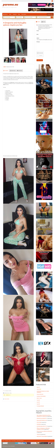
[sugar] (44, 266)
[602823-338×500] (44, 326)
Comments (20, 70)
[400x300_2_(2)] (44, 256)
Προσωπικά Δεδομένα (20, 440)
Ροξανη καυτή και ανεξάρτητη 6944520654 (44, 431)
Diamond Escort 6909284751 (42, 418)
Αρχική (4, 19)
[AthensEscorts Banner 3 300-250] (44, 100)
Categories (15, 14)
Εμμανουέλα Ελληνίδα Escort (42, 420)
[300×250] (44, 70)
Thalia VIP (38, 434)
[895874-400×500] (44, 359)
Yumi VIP (38, 400)
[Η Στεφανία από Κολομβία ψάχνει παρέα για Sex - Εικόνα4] (23, 59)
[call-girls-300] (44, 143)
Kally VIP (38, 387)
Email (37, 34)
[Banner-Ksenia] (44, 279)
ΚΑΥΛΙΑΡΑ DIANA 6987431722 (42, 426)
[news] (44, 343)
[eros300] (44, 191)
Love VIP (38, 402)
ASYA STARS (39, 422)
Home (10, 14)
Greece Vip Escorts (40, 394)
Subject (38, 38)
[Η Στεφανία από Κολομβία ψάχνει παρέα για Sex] (18, 42)
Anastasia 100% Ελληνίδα (41, 396)
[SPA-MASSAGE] (44, 226)
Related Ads (13, 70)
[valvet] (44, 114)
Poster (44, 21)
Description (6, 70)
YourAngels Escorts (8, 19)
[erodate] (44, 176)
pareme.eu (6, 14)
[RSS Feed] (52, 1)
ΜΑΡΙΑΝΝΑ (39, 424)
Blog (19, 14)
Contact (38, 21)
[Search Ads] (52, 17)
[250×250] (43, 374)
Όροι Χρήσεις (23, 14)
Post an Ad (50, 14)
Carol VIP (38, 404)
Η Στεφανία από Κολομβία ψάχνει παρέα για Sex (14, 24)
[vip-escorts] (44, 85)
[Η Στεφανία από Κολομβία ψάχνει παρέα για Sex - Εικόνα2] (12, 59)
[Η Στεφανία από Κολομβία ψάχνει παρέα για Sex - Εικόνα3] (18, 59)
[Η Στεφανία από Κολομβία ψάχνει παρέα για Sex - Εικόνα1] (6, 59)
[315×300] (44, 161)
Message (38, 41)
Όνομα (38, 30)
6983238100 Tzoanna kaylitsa (42, 436)
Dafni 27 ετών (39, 398)
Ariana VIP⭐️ (39, 389)
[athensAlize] (44, 210)
